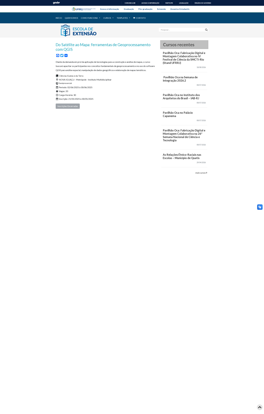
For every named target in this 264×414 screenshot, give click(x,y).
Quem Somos (71, 18)
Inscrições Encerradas (67, 106)
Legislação (183, 3)
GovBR (56, 3)
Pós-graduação (145, 9)
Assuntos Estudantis (179, 9)
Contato (141, 18)
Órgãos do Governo (203, 3)
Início (59, 18)
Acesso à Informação (109, 9)
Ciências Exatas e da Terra (71, 75)
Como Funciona (89, 18)
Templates (122, 18)
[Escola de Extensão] (86, 30)
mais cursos (200, 172)
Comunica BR (130, 3)
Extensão (161, 9)
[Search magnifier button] (206, 30)
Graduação (129, 9)
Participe (169, 3)
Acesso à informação (150, 3)
